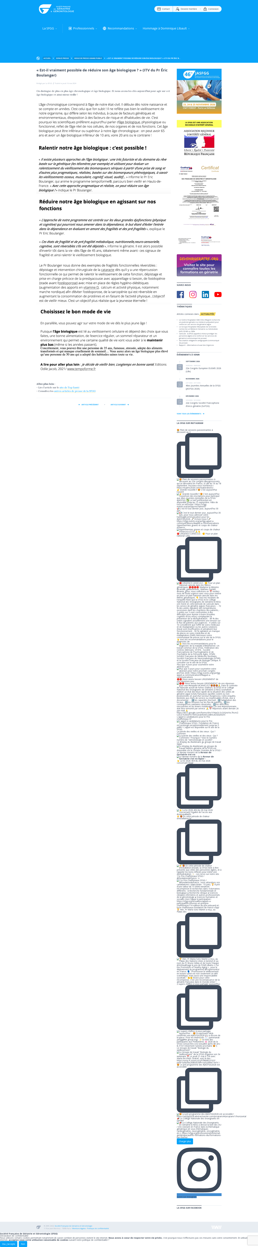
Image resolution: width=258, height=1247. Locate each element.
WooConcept (216, 1227)
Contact (166, 8)
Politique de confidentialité (98, 1228)
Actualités (207, 314)
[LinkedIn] (205, 294)
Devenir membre (189, 8)
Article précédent (90, 404)
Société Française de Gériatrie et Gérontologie (73, 1226)
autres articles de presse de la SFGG (75, 391)
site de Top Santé (69, 387)
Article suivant (118, 404)
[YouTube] (218, 294)
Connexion (213, 8)
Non (23, 1244)
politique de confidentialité (95, 1239)
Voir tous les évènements (189, 413)
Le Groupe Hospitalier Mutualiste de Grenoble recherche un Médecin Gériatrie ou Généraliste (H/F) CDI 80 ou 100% (198, 329)
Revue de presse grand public (88, 58)
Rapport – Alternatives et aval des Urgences (196, 345)
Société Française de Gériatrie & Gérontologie (56, 9)
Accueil (47, 58)
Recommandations (121, 28)
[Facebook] (180, 294)
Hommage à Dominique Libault (165, 28)
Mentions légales (79, 1228)
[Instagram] (192, 294)
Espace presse (62, 58)
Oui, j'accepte (8, 1244)
